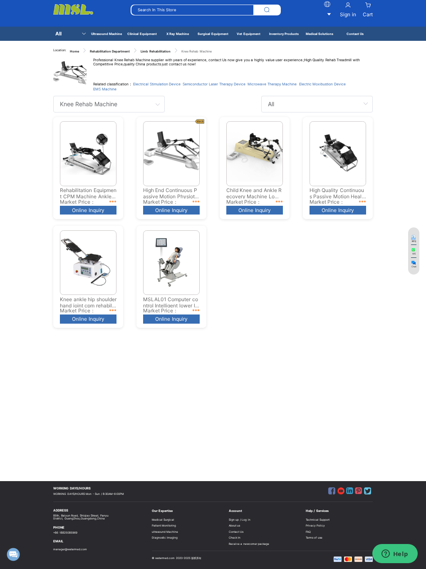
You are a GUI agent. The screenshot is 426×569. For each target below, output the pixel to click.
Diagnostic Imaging (165, 537)
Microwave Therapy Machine (272, 84)
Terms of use (314, 537)
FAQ (308, 532)
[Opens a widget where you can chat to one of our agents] (395, 554)
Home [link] (74, 51)
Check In (235, 537)
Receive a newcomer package (249, 544)
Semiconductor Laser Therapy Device (214, 84)
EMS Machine (104, 89)
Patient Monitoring (164, 525)
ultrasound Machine (165, 532)
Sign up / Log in (239, 520)
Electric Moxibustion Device (322, 84)
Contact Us (236, 532)
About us (234, 525)
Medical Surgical (163, 520)
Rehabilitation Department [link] (110, 51)
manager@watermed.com (70, 549)
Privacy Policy (315, 525)
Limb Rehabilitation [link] (156, 51)
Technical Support (318, 520)
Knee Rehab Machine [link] (196, 51)
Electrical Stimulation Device (157, 84)
